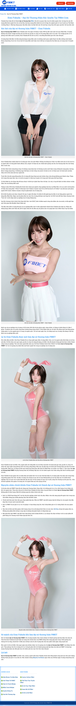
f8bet (32, 21)
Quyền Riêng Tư (8, 691)
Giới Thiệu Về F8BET (9, 680)
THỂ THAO (61, 8)
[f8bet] (8, 3)
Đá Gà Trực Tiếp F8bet (28, 686)
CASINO (32, 8)
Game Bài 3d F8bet (27, 689)
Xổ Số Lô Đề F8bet (27, 693)
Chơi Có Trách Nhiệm (9, 684)
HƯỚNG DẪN (21, 8)
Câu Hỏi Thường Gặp (9, 694)
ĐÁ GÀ (41, 8)
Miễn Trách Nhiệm (8, 687)
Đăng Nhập (70, 3)
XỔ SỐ (70, 8)
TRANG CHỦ (10, 8)
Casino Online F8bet (28, 677)
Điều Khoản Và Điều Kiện (10, 677)
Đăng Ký (61, 3)
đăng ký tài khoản (38, 657)
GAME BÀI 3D (50, 8)
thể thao (56, 509)
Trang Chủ (3, 14)
